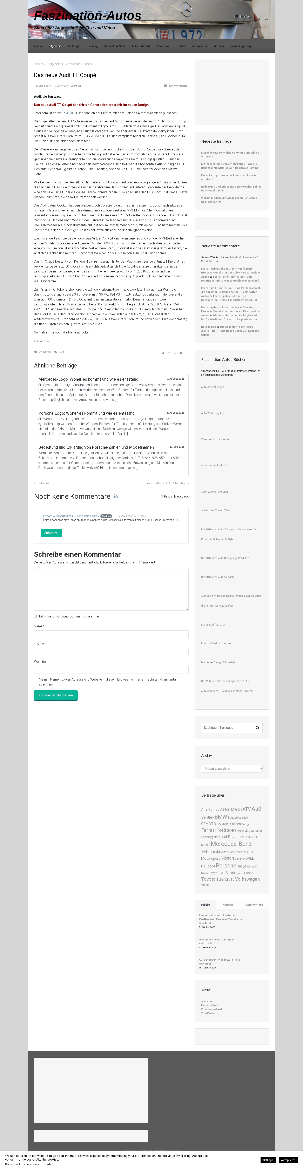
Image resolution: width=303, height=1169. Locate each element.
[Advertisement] (232, 91)
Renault (252, 866)
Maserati (253, 837)
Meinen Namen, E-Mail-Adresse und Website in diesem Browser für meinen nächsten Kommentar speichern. (108, 681)
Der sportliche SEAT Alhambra (166, 483)
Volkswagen (247, 879)
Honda (240, 831)
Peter (77, 85)
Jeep (258, 831)
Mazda (205, 844)
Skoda (230, 873)
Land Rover (228, 836)
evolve (126, 1150)
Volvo (205, 885)
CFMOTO (208, 824)
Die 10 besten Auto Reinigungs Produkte (225, 558)
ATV (246, 809)
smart (240, 873)
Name (39, 626)
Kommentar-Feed (211, 1009)
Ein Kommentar (179, 85)
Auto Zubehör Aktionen (215, 491)
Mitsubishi (210, 851)
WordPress (174, 1150)
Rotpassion (208, 326)
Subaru (249, 873)
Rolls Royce (209, 873)
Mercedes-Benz (231, 843)
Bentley (207, 817)
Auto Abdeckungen (212, 386)
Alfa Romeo (210, 809)
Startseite (39, 64)
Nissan (227, 858)
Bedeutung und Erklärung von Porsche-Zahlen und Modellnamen (231, 188)
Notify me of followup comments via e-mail (68, 616)
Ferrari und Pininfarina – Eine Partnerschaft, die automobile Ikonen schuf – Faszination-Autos (231, 292)
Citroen (235, 824)
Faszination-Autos (87, 15)
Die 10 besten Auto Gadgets (218, 577)
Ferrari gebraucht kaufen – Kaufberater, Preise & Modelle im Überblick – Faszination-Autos (230, 272)
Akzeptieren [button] (288, 1160)
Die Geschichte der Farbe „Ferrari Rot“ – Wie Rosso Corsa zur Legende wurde (230, 330)
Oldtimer (240, 858)
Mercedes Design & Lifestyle (218, 662)
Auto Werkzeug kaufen (214, 413)
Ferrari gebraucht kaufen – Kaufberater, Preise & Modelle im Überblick (220, 919)
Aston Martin (231, 809)
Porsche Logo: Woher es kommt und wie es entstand (228, 177)
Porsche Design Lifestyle (216, 643)
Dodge (245, 824)
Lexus (242, 837)
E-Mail (39, 644)
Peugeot (208, 866)
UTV (231, 879)
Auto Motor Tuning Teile (215, 510)
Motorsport (210, 858)
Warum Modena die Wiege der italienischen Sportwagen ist (229, 200)
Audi (62, 351)
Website (40, 662)
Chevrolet (223, 824)
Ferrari (208, 830)
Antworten (51, 532)
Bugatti (233, 817)
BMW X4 (43, 483)
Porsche (226, 865)
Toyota (208, 879)
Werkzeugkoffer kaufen (215, 439)
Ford (221, 830)
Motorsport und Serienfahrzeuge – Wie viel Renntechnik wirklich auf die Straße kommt (229, 166)
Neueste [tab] (228, 904)
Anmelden (207, 1001)
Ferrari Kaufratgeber (213, 624)
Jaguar (250, 831)
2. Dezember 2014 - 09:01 (133, 515)
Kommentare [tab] (254, 904)
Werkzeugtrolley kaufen (215, 465)
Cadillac (243, 817)
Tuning (222, 879)
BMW (221, 817)
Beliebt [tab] (205, 904)
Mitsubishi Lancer (232, 852)
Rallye (241, 866)
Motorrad (248, 852)
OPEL (249, 858)
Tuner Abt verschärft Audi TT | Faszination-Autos (70, 516)
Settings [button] (268, 1160)
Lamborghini (209, 837)
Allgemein (54, 64)
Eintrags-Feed (209, 1005)
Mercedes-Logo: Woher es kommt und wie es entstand (230, 154)
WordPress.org (210, 1013)
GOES (231, 830)
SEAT (221, 873)
